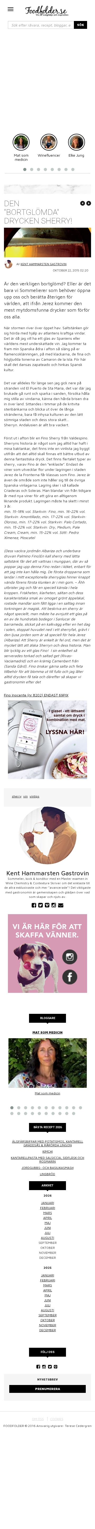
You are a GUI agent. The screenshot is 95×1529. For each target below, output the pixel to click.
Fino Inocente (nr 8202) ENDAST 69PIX (36, 695)
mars (47, 1213)
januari (47, 1203)
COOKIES (56, 1419)
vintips (34, 796)
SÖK (80, 25)
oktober (47, 1320)
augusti (47, 1238)
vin (25, 796)
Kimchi (47, 1151)
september (48, 1315)
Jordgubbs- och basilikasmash (48, 1168)
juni (47, 1228)
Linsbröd (47, 1174)
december (47, 1330)
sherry (16, 796)
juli (47, 1233)
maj (48, 1223)
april (47, 1218)
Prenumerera (47, 1389)
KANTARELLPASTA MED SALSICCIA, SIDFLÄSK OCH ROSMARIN (47, 1159)
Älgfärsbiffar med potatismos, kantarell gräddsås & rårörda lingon (47, 1143)
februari (47, 1208)
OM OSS (38, 1419)
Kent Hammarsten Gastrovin (43, 264)
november (47, 1325)
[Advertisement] (47, 84)
